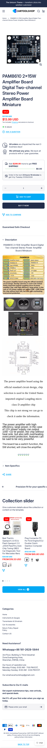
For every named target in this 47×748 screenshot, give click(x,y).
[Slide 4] (9, 580)
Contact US (6, 634)
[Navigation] (3, 11)
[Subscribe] (42, 707)
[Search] (38, 11)
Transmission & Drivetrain (12, 621)
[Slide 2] (5, 580)
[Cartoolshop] (23, 11)
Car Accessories (8, 625)
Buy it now (23, 206)
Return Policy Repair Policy (10, 629)
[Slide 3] (7, 580)
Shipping (15, 122)
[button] (23, 239)
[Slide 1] (2, 580)
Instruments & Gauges (11, 618)
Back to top (23, 744)
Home (4, 18)
